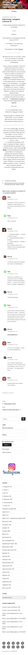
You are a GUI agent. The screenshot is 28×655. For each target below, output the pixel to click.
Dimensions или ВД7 (7, 509)
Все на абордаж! (6, 540)
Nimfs (3, 618)
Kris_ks (15, 112)
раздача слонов (20, 184)
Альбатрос (5, 524)
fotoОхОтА (5, 512)
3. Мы (3, 493)
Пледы (4, 578)
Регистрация (5, 449)
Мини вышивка (6, 562)
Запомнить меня (9, 441)
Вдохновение (5, 537)
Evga (15, 17)
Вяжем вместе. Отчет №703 (17, 618)
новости (4, 572)
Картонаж (13, 180)
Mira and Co (5, 521)
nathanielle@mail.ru (12, 334)
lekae (8, 197)
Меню (14, 11)
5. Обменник (5, 499)
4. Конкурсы (7, 180)
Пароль (4, 435)
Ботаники (4, 531)
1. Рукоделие (5, 486)
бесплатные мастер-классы (12, 183)
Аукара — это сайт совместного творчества (12, 4)
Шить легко (5, 588)
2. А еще (4, 490)
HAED (4, 515)
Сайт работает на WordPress (9, 651)
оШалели (4, 575)
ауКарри (4, 528)
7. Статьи (4, 505)
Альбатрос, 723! (15, 607)
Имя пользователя (7, 428)
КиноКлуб (5, 559)
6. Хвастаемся (6, 502)
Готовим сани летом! (7, 550)
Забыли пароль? (6, 452)
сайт (16, 128)
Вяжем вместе (6, 547)
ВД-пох (4, 534)
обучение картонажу (10, 184)
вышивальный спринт (8, 543)
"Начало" (20, 49)
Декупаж (4, 553)
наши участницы (6, 569)
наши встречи (6, 565)
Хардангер (5, 585)
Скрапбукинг (5, 581)
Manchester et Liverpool (17, 99)
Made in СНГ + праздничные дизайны (12, 518)
